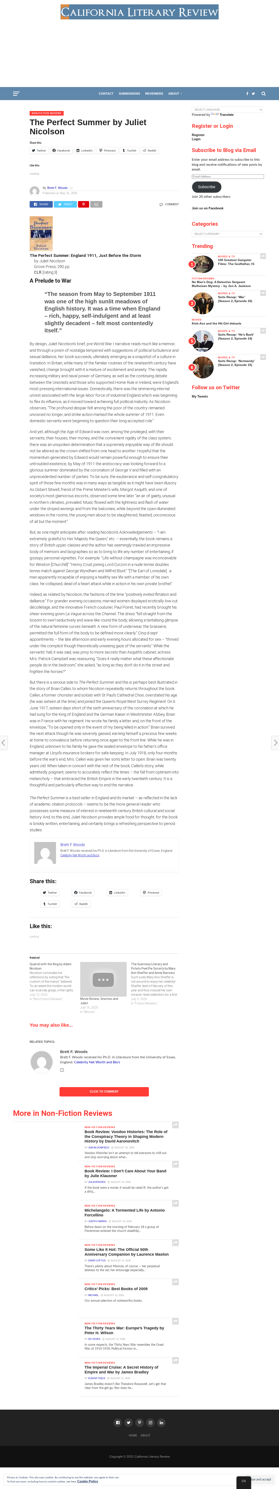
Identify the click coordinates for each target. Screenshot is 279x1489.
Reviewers (154, 93)
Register (198, 135)
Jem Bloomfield (98, 1147)
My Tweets (200, 396)
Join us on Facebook (207, 208)
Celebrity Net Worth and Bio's (97, 1062)
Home (133, 1435)
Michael (93, 1295)
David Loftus (96, 1260)
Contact (106, 93)
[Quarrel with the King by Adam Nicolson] (55, 981)
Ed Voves (94, 1339)
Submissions (129, 93)
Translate (227, 114)
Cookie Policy (87, 1481)
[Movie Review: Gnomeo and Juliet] (103, 979)
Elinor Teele (96, 1378)
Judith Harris (97, 1221)
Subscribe (206, 187)
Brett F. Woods (57, 188)
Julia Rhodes (96, 1182)
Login (196, 139)
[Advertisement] (139, 52)
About (173, 93)
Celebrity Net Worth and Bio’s (79, 855)
